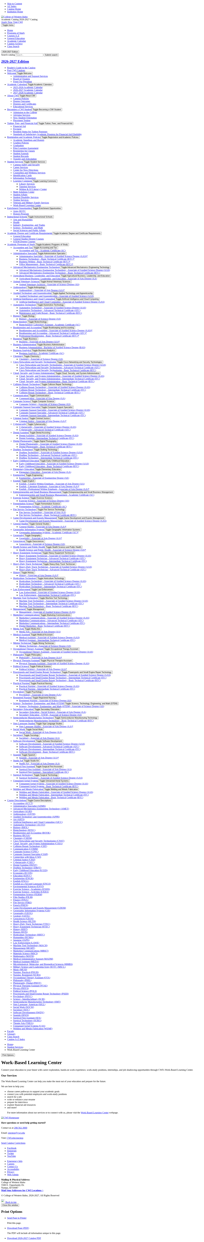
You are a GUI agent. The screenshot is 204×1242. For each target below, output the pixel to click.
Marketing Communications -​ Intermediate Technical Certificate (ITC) (52, 623)
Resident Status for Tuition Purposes (30, 131)
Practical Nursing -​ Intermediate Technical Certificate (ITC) (47, 689)
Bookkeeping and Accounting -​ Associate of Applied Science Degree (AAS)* (55, 330)
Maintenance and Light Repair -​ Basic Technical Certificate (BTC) (50, 313)
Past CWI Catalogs (16, 70)
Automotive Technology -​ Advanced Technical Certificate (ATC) (49, 310)
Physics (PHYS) (21, 988)
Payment (17, 129)
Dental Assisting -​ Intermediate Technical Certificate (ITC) (46, 438)
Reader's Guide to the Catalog (21, 67)
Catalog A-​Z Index (16, 1039)
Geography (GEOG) (23, 913)
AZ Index (11, 6)
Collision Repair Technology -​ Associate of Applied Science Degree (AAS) (54, 387)
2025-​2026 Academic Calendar (28, 87)
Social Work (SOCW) (23, 1007)
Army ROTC (19, 211)
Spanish (17, 755)
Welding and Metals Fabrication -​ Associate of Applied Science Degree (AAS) (56, 792)
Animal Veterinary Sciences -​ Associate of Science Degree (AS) (49, 284)
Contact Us (12, 1166)
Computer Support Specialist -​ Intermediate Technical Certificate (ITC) (52, 415)
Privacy (10, 1172)
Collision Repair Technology (26, 384)
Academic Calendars (17, 84)
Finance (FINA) (20, 900)
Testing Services (21, 200)
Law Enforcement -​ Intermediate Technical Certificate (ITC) (47, 595)
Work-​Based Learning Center (27, 205)
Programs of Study (16, 33)
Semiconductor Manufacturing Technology (33, 717)
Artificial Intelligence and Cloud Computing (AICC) (38, 822)
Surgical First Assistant (24, 766)
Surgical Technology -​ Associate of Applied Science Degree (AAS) (51, 778)
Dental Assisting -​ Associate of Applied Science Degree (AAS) (48, 435)
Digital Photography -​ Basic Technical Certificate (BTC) (45, 446)
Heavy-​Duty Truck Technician (27, 564)
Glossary (11, 1034)
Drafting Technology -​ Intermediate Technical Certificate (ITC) (48, 458)
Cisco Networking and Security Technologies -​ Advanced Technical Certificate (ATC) (59, 367)
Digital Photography (22, 441)
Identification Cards (22, 175)
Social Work (19, 729)
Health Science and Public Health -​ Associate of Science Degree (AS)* (52, 550)
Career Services (20, 167)
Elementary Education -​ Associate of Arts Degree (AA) (45, 472)
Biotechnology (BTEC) (24, 830)
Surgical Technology (23, 775)
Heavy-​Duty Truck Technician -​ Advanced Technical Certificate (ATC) (52, 569)
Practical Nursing (21, 683)
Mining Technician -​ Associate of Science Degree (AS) (45, 646)
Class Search (13, 46)
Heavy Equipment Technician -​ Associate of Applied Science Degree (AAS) (55, 555)
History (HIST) (20, 929)
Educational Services (23, 106)
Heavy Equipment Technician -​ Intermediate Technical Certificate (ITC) (53, 561)
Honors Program (21, 214)
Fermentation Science (23, 503)
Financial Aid (19, 126)
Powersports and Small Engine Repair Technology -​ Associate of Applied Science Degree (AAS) (65, 675)
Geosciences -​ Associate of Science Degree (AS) (42, 544)
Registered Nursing (22, 697)
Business (17, 338)
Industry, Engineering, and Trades (29, 225)
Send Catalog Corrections (13, 1143)
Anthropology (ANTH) (24, 814)
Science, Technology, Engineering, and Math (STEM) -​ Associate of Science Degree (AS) (61, 706)
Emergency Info (14, 1161)
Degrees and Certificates (24, 104)
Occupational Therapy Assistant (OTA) (31, 977)
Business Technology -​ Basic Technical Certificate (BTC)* (47, 259)
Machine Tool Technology (25, 598)
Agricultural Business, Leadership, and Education (36, 275)
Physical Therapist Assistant (26, 660)
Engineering (19, 475)
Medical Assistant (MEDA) (26, 961)
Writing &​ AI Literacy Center (33, 189)
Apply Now (7, 22)
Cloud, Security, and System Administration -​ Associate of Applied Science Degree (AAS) (61, 376)
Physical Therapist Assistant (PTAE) (30, 985)
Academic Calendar (16, 41)
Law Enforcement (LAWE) (26, 943)
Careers (10, 1164)
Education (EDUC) (22, 875)
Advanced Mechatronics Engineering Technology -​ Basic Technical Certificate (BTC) (59, 273)
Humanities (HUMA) (23, 937)
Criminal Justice (20, 418)
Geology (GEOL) (21, 916)
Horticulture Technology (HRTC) (29, 934)
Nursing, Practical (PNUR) (26, 972)
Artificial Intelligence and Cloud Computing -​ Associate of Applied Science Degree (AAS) (62, 302)
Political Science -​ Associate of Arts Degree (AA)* (43, 669)
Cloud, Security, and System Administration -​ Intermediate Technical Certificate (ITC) (59, 379)
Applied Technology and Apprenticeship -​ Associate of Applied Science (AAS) (56, 296)
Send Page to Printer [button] (16, 1218)
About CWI (12, 95)
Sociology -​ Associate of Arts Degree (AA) (39, 738)
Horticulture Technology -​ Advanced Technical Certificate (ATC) (49, 584)
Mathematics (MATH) (23, 956)
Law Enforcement (21, 589)
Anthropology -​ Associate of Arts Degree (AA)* (42, 290)
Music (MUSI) (20, 969)
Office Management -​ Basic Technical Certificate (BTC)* (46, 264)
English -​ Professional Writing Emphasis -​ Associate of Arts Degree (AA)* (54, 489)
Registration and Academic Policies (23, 137)
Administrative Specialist (25, 253)
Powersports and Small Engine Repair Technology (37, 672)
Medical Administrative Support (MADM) (33, 959)
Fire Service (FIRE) (22, 902)
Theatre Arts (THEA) (23, 1023)
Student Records (21, 156)
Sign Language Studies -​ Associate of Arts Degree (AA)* (46, 726)
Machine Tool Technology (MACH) (30, 945)
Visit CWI (18, 22)
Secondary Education (23, 709)
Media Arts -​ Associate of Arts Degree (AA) (40, 631)
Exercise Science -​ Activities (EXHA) (31, 892)
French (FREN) (20, 905)
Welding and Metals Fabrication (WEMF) (32, 1028)
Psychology (18, 691)
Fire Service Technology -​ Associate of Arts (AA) (42, 512)
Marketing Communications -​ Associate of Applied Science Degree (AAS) (54, 618)
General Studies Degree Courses (28, 239)
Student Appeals (21, 153)
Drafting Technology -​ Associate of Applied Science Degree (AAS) (51, 452)
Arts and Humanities (23, 219)
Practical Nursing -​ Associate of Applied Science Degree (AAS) (49, 686)
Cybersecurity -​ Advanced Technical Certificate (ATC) (44, 429)
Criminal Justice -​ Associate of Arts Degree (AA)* (42, 421)
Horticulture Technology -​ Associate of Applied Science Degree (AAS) (52, 581)
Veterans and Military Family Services (31, 202)
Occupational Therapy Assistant (28, 649)
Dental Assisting (21, 432)
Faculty (10, 1031)
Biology (17, 316)
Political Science (21, 666)
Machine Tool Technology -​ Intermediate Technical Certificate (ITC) (51, 603)
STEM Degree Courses (24, 241)
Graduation (18, 145)
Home (10, 1044)
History (16, 572)
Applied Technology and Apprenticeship (32, 293)
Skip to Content (14, 3)
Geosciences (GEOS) (23, 918)
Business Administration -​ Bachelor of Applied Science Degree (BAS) (52, 347)
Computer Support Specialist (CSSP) (30, 854)
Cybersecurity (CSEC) (23, 862)
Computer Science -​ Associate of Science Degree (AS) (44, 404)
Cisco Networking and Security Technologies (34, 362)
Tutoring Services (27, 186)
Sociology (18, 735)
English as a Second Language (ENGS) (32, 884)
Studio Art (18, 760)
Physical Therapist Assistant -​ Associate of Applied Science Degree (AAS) (54, 663)
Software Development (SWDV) (28, 1012)
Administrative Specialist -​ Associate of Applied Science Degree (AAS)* (53, 256)
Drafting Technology (23, 449)
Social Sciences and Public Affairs (29, 230)
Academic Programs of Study (21, 244)
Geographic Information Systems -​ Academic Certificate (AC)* (49, 532)
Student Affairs (20, 194)
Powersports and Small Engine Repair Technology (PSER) (41, 993)
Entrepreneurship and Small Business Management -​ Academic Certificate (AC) (56, 495)
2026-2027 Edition (15, 61)
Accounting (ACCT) (23, 803)
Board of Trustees (21, 79)
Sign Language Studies (24, 723)
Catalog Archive (15, 43)
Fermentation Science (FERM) (27, 894)
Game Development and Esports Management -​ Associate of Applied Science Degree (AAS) (62, 521)
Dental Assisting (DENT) (25, 865)
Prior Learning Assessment (25, 148)
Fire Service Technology (24, 509)
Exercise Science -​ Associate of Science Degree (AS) (44, 501)
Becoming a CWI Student (19, 109)
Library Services (27, 184)
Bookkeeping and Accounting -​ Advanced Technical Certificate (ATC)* (53, 333)
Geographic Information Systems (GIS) (31, 910)
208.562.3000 (20, 1128)
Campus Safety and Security (26, 164)
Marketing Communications (26, 615)
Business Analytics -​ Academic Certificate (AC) (41, 353)
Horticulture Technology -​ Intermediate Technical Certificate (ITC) (50, 586)
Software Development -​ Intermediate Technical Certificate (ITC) (49, 749)
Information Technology (24, 178)
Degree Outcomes (21, 101)
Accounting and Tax (22, 247)
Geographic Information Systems (28, 529)
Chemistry (18, 356)
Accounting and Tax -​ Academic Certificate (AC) (42, 250)
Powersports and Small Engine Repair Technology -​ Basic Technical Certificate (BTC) (60, 680)
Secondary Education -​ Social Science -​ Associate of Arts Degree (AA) (52, 712)
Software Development (24, 741)
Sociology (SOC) (21, 1010)
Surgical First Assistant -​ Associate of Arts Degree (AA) (45, 769)
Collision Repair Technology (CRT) (30, 846)
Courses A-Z (13, 35)
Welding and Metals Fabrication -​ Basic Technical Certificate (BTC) (51, 797)
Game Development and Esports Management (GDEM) (39, 908)
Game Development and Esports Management (35, 518)
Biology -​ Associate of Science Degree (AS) (40, 319)
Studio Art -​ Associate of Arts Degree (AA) (39, 763)
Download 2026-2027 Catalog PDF (24, 1238)
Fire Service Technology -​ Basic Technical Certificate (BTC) (47, 515)
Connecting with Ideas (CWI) (27, 857)
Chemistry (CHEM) (22, 838)
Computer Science (21, 401)
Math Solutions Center (23, 192)
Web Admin (13, 1174)
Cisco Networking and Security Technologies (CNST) (38, 841)
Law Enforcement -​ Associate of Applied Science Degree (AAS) (49, 592)
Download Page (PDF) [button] (18, 1228)
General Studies (20, 523)
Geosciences (19, 541)
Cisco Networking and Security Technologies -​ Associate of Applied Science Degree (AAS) (62, 365)
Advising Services (21, 115)
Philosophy (18, 654)
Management (19, 609)
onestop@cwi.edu (16, 1133)
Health (16, 222)
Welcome (11, 73)
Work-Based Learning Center (95, 1112)
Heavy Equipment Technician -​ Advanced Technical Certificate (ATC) (52, 558)
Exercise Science (21, 498)
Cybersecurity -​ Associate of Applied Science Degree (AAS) (47, 427)
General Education (16, 38)
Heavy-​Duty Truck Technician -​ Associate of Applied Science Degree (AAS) (55, 567)
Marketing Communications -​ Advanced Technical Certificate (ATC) (51, 620)
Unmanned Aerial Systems (25, 780)
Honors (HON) (20, 932)
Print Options (8, 1055)
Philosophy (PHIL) (22, 980)
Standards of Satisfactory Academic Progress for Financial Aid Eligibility (47, 134)
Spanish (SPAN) (21, 1015)
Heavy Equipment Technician (27, 553)
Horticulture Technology (24, 578)
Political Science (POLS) (25, 991)
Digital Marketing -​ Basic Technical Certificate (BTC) (44, 626)
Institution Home (15, 11)
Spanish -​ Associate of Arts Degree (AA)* (39, 757)
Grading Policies (21, 143)
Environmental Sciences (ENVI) (28, 886)
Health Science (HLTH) (24, 921)
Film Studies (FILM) (23, 897)
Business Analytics (22, 350)
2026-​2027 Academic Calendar (28, 90)
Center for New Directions (25, 170)
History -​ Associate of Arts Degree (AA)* (38, 575)
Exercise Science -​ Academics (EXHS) (31, 889)
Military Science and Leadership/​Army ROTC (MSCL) (39, 967)
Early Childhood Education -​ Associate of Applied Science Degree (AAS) (54, 463)
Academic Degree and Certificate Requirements (29, 233)
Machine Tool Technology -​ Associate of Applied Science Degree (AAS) (53, 601)
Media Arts (18, 628)
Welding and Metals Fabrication (28, 789)
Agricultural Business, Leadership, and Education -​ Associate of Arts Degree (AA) (58, 278)
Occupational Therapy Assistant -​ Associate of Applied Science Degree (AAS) (56, 652)
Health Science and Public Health (29, 547)
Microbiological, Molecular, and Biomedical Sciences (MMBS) (43, 964)
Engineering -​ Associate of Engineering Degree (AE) (44, 478)
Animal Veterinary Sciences (26, 281)
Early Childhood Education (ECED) (30, 870)
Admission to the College (25, 112)
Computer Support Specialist (26, 407)
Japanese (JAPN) (21, 940)
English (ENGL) (21, 881)
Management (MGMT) (24, 948)
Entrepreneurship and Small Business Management (37, 492)
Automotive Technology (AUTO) (29, 825)
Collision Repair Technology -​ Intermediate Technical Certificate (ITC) (52, 390)
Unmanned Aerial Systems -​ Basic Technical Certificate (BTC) (48, 786)
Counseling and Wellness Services (29, 172)
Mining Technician (22, 643)
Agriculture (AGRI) (22, 811)
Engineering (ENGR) (23, 878)
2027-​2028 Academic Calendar (28, 92)
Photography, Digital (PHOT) (27, 983)
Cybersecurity (19, 424)
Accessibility (13, 1169)
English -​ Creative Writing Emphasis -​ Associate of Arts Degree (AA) (52, 484)
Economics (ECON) (22, 873)
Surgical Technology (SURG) (27, 1020)
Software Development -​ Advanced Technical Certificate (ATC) (49, 746)
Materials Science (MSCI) (25, 953)
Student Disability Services (26, 197)
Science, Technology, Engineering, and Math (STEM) (38, 703)
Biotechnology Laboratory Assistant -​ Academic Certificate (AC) (49, 324)
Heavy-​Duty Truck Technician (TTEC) (31, 924)
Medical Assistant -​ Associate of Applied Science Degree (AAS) (49, 637)
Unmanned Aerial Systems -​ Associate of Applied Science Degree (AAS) (53, 783)
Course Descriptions (16, 800)
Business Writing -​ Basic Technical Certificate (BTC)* (44, 261)
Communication (20, 395)
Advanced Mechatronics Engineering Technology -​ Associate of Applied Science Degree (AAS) (64, 270)
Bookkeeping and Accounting (27, 327)
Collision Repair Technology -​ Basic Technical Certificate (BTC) (49, 392)
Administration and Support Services (30, 76)
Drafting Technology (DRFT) (27, 867)
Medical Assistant (21, 634)
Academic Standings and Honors (28, 140)
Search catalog (8, 54)
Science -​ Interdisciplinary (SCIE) (29, 999)
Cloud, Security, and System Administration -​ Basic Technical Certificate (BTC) (56, 381)
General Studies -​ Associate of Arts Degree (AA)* (42, 526)
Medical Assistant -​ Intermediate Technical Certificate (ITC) (47, 640)
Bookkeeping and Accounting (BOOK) (31, 833)
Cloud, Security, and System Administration (33, 373)
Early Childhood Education (26, 460)
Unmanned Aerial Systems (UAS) (29, 1026)
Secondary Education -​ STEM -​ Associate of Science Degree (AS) (50, 715)
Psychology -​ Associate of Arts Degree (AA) (40, 694)
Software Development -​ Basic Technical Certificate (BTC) (47, 752)
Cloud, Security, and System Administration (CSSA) (38, 843)
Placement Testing (21, 120)
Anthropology (19, 287)
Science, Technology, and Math (28, 227)
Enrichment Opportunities (19, 208)
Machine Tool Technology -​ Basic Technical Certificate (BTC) (48, 606)
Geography (18, 535)
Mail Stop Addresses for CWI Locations (22, 1190)
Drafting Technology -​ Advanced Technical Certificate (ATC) (48, 455)
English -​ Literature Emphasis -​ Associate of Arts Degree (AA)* (49, 486)
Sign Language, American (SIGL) (29, 1004)
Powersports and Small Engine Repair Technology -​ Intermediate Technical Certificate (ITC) (62, 677)
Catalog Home (14, 9)
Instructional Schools (17, 216)
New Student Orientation (25, 117)
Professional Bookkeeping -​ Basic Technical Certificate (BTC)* (49, 336)
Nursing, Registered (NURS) (27, 975)
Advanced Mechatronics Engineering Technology (36, 267)
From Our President (22, 81)
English (16, 481)
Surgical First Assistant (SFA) (27, 1018)
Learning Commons (22, 181)
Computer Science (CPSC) (26, 851)
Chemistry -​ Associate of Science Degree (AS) (41, 359)
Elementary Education (23, 469)
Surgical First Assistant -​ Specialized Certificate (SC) (44, 772)
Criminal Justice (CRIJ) (24, 859)
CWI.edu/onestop (15, 1138)
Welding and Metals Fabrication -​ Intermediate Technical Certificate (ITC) (54, 795)
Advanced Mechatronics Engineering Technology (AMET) (41, 808)
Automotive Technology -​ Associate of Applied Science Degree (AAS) (52, 307)
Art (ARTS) (18, 819)
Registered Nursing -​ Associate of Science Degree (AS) (45, 700)
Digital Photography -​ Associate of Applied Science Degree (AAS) (50, 444)
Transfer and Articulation (25, 159)
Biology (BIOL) (21, 827)
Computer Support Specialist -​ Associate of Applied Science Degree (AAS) (54, 410)
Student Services (15, 161)
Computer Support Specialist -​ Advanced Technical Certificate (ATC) (51, 412)
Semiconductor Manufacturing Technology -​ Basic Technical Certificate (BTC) (56, 720)
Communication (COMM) (25, 849)
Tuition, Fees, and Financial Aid (22, 123)
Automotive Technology (24, 304)
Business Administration (24, 344)
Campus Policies (21, 98)
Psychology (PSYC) (22, 996)
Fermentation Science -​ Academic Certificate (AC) (43, 506)
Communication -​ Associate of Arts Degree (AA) (42, 398)
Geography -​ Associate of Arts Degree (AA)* (40, 538)
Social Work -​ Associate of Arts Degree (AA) (40, 732)
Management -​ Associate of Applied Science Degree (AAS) (47, 612)
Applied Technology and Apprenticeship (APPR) (36, 816)
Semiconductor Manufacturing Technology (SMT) (37, 1002)
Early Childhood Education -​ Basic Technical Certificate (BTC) (49, 466)
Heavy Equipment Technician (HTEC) (31, 926)
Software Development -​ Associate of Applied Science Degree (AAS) (52, 744)
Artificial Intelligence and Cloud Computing (34, 299)
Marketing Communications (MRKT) (31, 951)
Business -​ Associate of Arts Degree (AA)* (39, 341)
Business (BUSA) (21, 835)
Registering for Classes (24, 151)
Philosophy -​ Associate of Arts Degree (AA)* (40, 657)
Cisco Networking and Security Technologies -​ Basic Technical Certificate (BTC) (57, 370)
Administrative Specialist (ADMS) (29, 806)
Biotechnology (20, 321)
